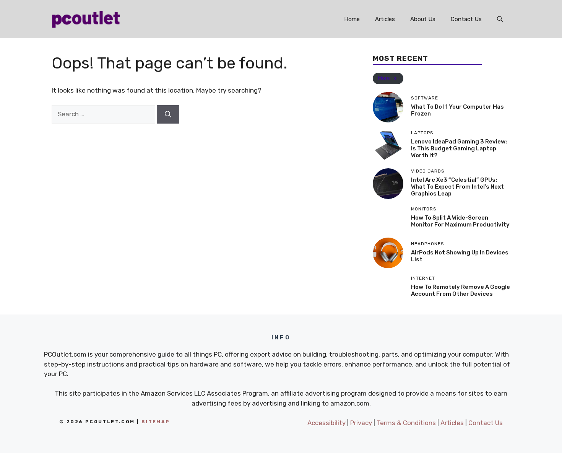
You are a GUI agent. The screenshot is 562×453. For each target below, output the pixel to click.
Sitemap (155, 421)
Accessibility (326, 423)
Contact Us (466, 19)
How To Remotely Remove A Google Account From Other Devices (460, 290)
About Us (422, 19)
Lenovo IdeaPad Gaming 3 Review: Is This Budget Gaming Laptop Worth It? (459, 148)
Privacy (361, 423)
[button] (499, 19)
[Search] (168, 114)
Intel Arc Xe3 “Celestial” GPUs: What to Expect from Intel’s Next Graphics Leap (457, 186)
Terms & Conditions (406, 423)
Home (352, 19)
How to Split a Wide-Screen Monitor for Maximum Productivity (460, 221)
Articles (385, 19)
